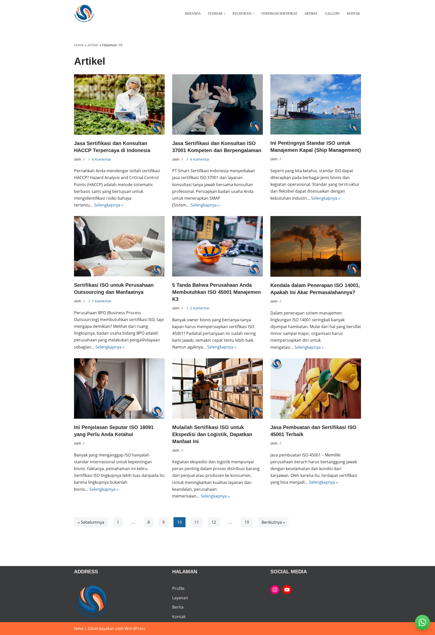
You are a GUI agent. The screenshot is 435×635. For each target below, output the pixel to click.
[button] (224, 13)
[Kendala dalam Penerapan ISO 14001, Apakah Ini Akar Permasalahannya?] (315, 246)
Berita (178, 607)
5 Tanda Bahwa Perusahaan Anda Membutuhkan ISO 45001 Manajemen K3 (216, 292)
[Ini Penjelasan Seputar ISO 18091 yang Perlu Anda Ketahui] (119, 388)
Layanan (180, 598)
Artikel (311, 13)
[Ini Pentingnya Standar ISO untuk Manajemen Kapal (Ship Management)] (315, 104)
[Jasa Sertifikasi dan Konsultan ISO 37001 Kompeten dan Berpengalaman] (217, 104)
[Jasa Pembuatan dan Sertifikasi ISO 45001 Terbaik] (315, 388)
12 (213, 522)
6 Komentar (102, 159)
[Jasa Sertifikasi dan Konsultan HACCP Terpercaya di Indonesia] (119, 104)
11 (196, 522)
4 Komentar (200, 159)
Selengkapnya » (108, 205)
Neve (79, 628)
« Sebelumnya (91, 522)
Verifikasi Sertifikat (279, 13)
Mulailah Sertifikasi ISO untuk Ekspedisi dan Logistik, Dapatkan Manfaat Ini (212, 434)
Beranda (193, 13)
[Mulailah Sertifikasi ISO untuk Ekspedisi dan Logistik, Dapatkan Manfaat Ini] (217, 388)
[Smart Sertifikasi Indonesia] (274, 589)
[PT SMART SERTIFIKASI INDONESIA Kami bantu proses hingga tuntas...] (84, 13)
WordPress (135, 628)
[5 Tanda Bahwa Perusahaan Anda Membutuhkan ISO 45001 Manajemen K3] (217, 246)
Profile (178, 588)
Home (79, 45)
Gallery (332, 13)
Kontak (353, 13)
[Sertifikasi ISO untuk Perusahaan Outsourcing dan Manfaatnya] (119, 246)
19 (246, 522)
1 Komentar (102, 301)
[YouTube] (287, 589)
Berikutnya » (273, 522)
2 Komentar (200, 308)
